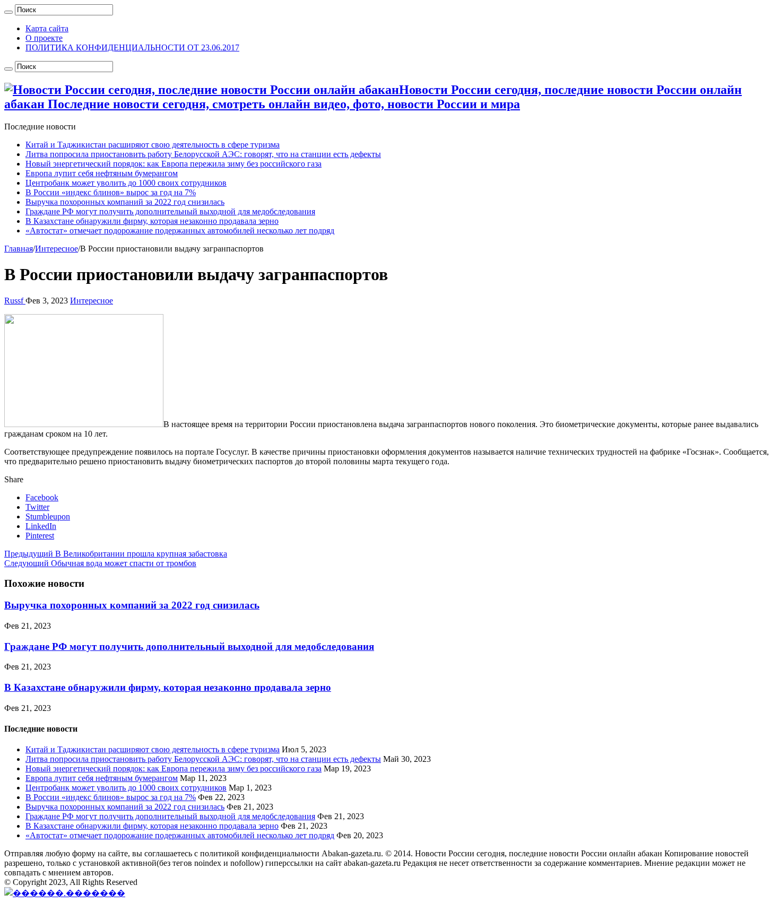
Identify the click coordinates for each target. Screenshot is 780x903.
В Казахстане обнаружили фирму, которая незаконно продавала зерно (152, 220)
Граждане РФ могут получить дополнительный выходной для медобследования (170, 211)
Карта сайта (46, 28)
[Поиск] (8, 12)
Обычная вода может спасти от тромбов (100, 563)
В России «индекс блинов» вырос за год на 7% (110, 192)
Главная (18, 248)
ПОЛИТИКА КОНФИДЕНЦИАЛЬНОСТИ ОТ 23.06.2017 (132, 47)
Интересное (56, 248)
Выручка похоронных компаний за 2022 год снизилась (124, 201)
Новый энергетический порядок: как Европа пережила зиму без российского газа (173, 163)
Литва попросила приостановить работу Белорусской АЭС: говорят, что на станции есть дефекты (203, 154)
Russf (14, 300)
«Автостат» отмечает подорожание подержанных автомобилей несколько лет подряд (179, 230)
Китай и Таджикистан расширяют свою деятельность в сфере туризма (152, 144)
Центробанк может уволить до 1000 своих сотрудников (126, 182)
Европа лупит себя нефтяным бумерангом (101, 173)
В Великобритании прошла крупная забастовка (115, 553)
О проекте (44, 37)
